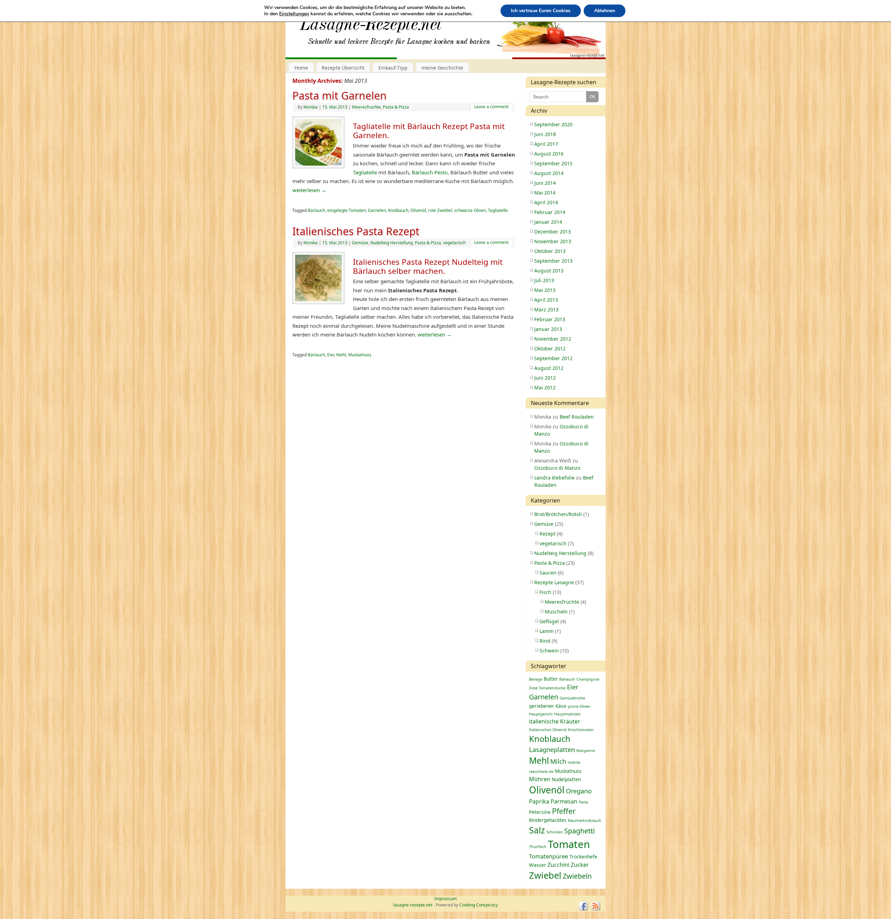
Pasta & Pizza (396, 107)
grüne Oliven (579, 706)
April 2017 (546, 144)
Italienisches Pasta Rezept (355, 231)
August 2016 (548, 153)
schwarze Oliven (470, 210)
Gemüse (360, 243)
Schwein (549, 650)
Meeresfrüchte (366, 107)
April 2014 (546, 202)
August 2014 (548, 173)
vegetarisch (454, 243)
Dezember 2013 (552, 231)
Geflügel (549, 621)
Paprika (539, 801)
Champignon (588, 679)
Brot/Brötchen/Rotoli (558, 514)
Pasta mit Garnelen (339, 95)
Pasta (583, 802)
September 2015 (553, 163)
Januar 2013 (548, 329)
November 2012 (552, 338)
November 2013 (552, 241)
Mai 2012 (544, 387)
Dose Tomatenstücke (547, 688)
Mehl (341, 355)
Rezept (547, 533)
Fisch (545, 592)
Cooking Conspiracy (478, 905)
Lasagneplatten (552, 749)
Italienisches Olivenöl (548, 729)
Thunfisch (537, 846)
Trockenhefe (583, 856)
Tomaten (569, 844)
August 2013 (548, 270)
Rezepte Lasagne (554, 582)
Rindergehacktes (548, 820)
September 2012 (553, 358)
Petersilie (540, 812)
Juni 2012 (545, 377)
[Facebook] (583, 906)
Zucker (580, 865)
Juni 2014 (545, 183)
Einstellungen (294, 14)
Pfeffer (564, 811)
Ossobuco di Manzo (557, 468)
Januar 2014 (548, 222)
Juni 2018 (545, 134)
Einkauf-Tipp (393, 67)
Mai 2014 (544, 192)
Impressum (445, 899)
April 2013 (546, 299)
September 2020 (553, 124)
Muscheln (556, 611)
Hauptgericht (541, 714)
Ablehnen (604, 10)
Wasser (537, 865)
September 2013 (553, 261)
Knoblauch (398, 210)
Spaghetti (579, 830)
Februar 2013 (549, 319)
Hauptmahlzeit (567, 714)
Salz (537, 830)
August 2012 (548, 368)
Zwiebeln (577, 876)
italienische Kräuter (554, 721)
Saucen (548, 572)
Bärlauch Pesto (429, 172)
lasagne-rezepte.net (371, 27)
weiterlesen (309, 190)
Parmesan (564, 801)
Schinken (554, 832)
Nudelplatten (566, 779)
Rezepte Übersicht (343, 67)
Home (301, 67)
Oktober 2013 (550, 251)
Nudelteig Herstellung (391, 243)
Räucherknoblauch (584, 820)
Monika (310, 107)
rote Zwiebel (440, 210)
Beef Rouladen (577, 416)
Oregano (579, 791)
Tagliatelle (365, 172)
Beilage (535, 679)
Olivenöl (418, 210)
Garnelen (377, 210)
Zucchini (558, 865)
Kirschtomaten (581, 729)
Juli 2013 (544, 280)
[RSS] (595, 906)
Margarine (585, 750)
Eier (330, 355)
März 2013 (546, 309)
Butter (551, 678)
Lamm (546, 631)
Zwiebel (545, 875)
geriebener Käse (547, 706)
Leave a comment (491, 107)
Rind (544, 640)
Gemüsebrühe (572, 698)
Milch (558, 761)
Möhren (539, 779)
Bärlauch (316, 210)
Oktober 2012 (550, 348)
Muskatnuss (359, 355)
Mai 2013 (544, 290)
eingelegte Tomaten (346, 210)
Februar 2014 (549, 212)
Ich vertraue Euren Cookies (540, 10)
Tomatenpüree (548, 856)
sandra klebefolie (554, 477)
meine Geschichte (442, 67)
